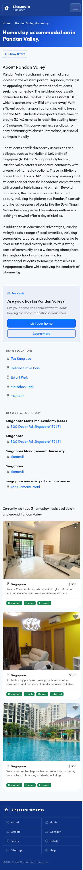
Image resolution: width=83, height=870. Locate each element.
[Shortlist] (75, 525)
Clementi (17, 396)
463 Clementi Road (25, 487)
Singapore (14, 436)
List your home (41, 323)
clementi (17, 456)
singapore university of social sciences (38, 481)
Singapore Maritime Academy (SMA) (36, 421)
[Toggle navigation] (75, 8)
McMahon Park (22, 387)
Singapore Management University (35, 451)
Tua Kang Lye (21, 358)
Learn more (41, 333)
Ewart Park (19, 377)
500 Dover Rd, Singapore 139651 (36, 426)
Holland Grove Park (25, 368)
